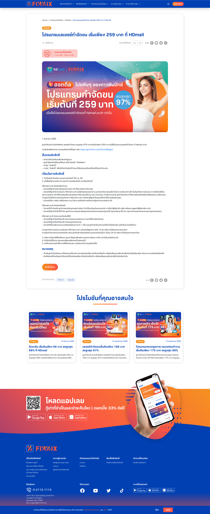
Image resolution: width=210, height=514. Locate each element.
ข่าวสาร (82, 462)
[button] (168, 3)
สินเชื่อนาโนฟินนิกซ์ (139, 462)
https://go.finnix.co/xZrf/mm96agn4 (96, 149)
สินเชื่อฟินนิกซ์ (113, 458)
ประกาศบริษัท (30, 476)
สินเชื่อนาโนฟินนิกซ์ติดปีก (114, 462)
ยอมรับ (168, 510)
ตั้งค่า (105, 510)
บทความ (55, 466)
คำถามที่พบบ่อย (140, 458)
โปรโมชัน (68, 20)
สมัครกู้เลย (178, 3)
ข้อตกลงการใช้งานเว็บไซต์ (35, 466)
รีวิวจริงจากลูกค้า (32, 462)
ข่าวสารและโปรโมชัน (56, 20)
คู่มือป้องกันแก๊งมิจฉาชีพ (61, 469)
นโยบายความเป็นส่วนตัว (92, 510)
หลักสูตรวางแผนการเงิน (61, 462)
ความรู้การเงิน (116, 3)
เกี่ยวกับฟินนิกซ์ (33, 458)
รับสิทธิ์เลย (50, 267)
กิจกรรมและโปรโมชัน (89, 458)
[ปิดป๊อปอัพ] (175, 509)
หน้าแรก (45, 20)
